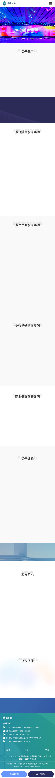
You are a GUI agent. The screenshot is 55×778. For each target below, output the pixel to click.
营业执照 (33, 769)
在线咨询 (14, 774)
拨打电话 (41, 774)
